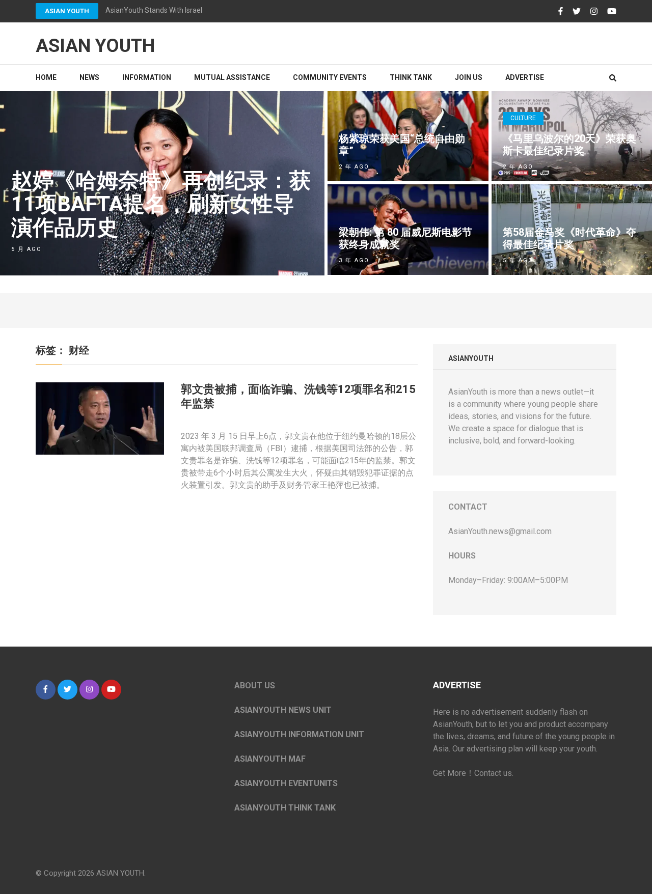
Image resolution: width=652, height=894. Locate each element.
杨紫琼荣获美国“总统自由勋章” (402, 144)
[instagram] (89, 690)
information (146, 77)
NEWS (89, 77)
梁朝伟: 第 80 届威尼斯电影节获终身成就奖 (405, 238)
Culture (523, 118)
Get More (449, 773)
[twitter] (67, 690)
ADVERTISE (524, 77)
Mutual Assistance (232, 77)
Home (46, 77)
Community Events (330, 77)
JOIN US (468, 77)
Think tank (411, 77)
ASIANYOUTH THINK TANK (285, 808)
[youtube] (111, 690)
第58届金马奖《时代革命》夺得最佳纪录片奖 (569, 238)
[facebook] (46, 690)
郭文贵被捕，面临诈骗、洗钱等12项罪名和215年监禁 (298, 396)
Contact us (493, 773)
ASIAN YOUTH (67, 11)
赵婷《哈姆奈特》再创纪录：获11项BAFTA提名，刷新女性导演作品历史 (161, 204)
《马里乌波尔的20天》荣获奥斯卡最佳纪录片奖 (569, 144)
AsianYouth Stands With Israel (153, 10)
